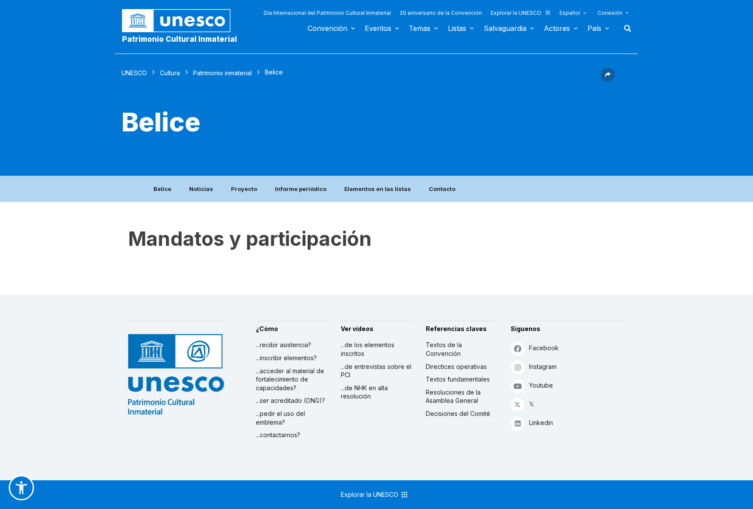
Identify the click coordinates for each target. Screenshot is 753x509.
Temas (420, 28)
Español (570, 13)
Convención (327, 28)
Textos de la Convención (444, 349)
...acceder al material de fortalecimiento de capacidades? (290, 379)
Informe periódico (300, 188)
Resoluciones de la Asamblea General (453, 396)
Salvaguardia (505, 28)
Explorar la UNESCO (516, 13)
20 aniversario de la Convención (441, 13)
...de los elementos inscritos (367, 349)
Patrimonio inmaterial (222, 73)
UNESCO (134, 73)
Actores (557, 28)
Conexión (609, 13)
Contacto (442, 188)
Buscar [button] (625, 28)
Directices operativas (456, 366)
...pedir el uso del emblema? (280, 418)
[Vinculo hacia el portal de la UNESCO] (181, 20)
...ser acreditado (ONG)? (290, 400)
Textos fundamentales (458, 379)
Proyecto (244, 188)
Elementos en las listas (377, 188)
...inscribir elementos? (286, 358)
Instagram (542, 366)
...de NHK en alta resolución (364, 392)
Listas (457, 28)
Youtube (541, 385)
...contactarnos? (278, 435)
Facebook (544, 348)
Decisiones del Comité (458, 413)
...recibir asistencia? (283, 344)
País (594, 28)
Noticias (201, 188)
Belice (162, 188)
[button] (608, 79)
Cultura (170, 73)
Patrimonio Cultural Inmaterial (179, 39)
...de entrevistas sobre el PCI (376, 371)
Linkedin (541, 422)
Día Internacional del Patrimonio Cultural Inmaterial (327, 13)
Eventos (378, 28)
